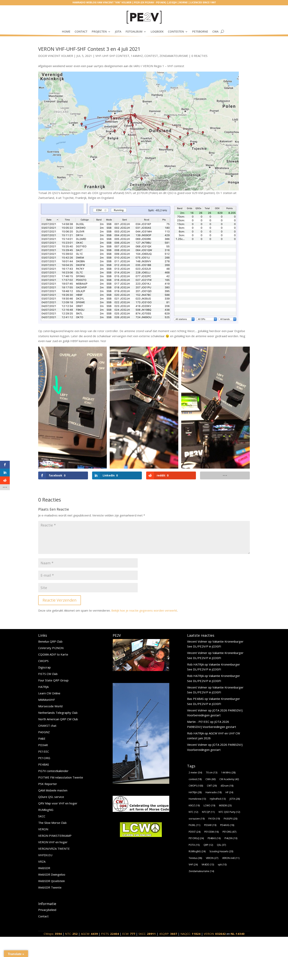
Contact (81, 31)
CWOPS (43, 661)
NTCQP (208, 812)
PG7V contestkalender (53, 771)
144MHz (137, 56)
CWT (212, 785)
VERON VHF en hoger (53, 842)
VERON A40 (230, 858)
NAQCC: (190, 934)
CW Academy (229, 779)
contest (195, 779)
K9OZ (194, 805)
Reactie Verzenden (60, 600)
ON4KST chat (47, 726)
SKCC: (147, 934)
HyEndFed (218, 798)
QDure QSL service (51, 797)
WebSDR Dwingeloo (51, 874)
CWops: (53, 934)
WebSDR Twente (50, 887)
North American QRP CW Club (58, 719)
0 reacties (199, 56)
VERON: (215, 934)
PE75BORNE (200, 31)
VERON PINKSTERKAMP (55, 836)
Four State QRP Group (53, 680)
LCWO (209, 805)
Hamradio (214, 792)
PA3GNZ (44, 732)
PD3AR (43, 745)
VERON (43, 829)
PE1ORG (44, 758)
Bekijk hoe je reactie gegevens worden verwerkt (144, 610)
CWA (215, 31)
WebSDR (44, 868)
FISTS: (110, 934)
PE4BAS (43, 764)
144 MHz (228, 772)
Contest (151, 56)
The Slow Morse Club (52, 823)
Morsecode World (50, 706)
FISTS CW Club (48, 674)
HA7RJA (43, 687)
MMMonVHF (46, 700)
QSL (221, 845)
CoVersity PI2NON (50, 648)
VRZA (41, 861)
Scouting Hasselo (221, 851)
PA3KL (194, 825)
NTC (193, 812)
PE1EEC (43, 751)
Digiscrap (44, 667)
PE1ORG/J (196, 838)
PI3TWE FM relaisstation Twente (60, 777)
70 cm (211, 772)
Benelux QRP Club (50, 641)
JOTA (118, 31)
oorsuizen (197, 818)
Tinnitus (195, 858)
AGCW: (89, 934)
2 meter (195, 772)
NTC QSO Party (229, 812)
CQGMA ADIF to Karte (53, 654)
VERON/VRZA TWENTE (54, 848)
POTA (194, 845)
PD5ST (194, 831)
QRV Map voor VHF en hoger (57, 803)
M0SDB (225, 805)
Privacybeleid (47, 910)
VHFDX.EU (45, 855)
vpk (222, 864)
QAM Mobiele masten (52, 790)
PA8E (41, 738)
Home (66, 31)
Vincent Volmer (60, 56)
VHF (193, 864)
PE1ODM (211, 831)
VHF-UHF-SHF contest (112, 56)
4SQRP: (168, 934)
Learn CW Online (49, 693)
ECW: (128, 934)
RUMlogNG (45, 810)
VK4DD (208, 864)
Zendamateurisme (173, 56)
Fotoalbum (134, 31)
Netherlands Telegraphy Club (58, 713)
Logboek (157, 31)
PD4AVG (227, 825)
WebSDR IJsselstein (51, 881)
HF (229, 792)
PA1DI (214, 818)
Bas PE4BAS (195, 699)
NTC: (71, 934)
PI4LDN (231, 838)
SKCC (41, 816)
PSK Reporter (47, 784)
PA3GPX (230, 818)
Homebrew (197, 798)
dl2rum (227, 785)
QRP (208, 845)
